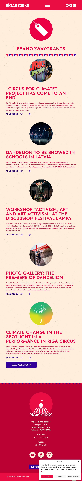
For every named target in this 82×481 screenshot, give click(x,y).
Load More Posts (21, 364)
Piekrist (47, 476)
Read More (12, 114)
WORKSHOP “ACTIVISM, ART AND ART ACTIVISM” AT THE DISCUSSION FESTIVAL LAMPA (38, 213)
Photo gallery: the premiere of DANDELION (34, 275)
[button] (79, 461)
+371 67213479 (41, 437)
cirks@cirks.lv (41, 445)
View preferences (73, 476)
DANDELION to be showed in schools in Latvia (40, 154)
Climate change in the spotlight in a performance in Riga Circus (41, 336)
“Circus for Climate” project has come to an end (36, 93)
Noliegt (60, 476)
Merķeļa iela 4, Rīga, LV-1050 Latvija (41, 425)
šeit (42, 471)
